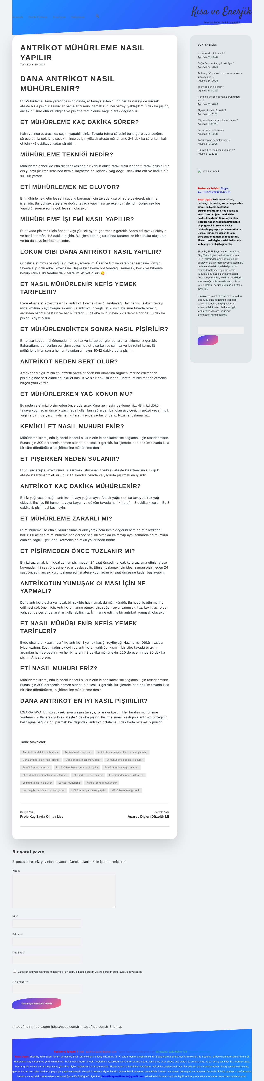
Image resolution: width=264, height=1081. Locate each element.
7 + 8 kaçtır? (20, 981)
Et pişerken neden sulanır (88, 775)
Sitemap (116, 1026)
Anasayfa (17, 17)
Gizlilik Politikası (37, 17)
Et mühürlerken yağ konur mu (121, 767)
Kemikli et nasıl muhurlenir (102, 782)
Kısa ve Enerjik (222, 11)
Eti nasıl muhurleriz (69, 782)
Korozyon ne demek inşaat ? (214, 140)
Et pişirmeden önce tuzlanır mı (126, 775)
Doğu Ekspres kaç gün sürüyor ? (216, 63)
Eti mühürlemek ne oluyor (37, 782)
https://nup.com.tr (94, 1026)
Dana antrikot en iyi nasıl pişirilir (41, 759)
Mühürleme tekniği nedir (126, 790)
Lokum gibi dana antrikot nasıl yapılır (44, 790)
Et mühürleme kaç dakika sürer (124, 759)
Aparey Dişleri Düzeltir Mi (148, 816)
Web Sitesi (18, 952)
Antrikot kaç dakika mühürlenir (40, 752)
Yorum (16, 870)
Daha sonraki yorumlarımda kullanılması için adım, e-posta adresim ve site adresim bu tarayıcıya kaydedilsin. (80, 971)
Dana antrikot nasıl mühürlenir (83, 759)
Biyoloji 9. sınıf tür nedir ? (212, 110)
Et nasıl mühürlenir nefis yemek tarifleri (45, 775)
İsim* (15, 916)
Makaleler (38, 742)
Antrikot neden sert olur (78, 752)
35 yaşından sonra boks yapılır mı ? (218, 120)
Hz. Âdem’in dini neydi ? (211, 53)
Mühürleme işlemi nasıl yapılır (88, 790)
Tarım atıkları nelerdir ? (211, 86)
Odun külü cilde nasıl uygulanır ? (216, 149)
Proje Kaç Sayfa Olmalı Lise (42, 816)
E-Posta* (17, 934)
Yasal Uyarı (59, 17)
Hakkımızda (78, 17)
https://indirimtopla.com (31, 1026)
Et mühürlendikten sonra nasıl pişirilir (77, 767)
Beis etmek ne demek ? (211, 130)
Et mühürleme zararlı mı (36, 767)
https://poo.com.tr (65, 1026)
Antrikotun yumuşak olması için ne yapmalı (122, 752)
